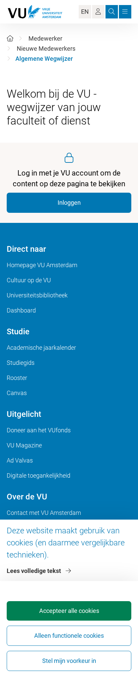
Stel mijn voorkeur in (69, 660)
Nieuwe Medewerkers (46, 48)
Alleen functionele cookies (69, 635)
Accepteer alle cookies (69, 610)
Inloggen (69, 202)
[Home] (10, 38)
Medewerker (45, 38)
